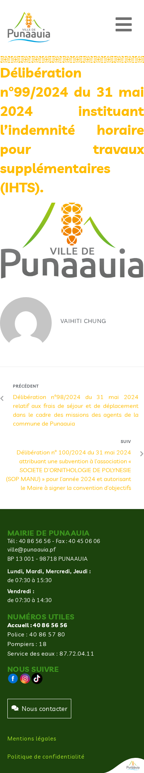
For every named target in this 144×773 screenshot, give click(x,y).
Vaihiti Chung (83, 320)
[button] (123, 24)
